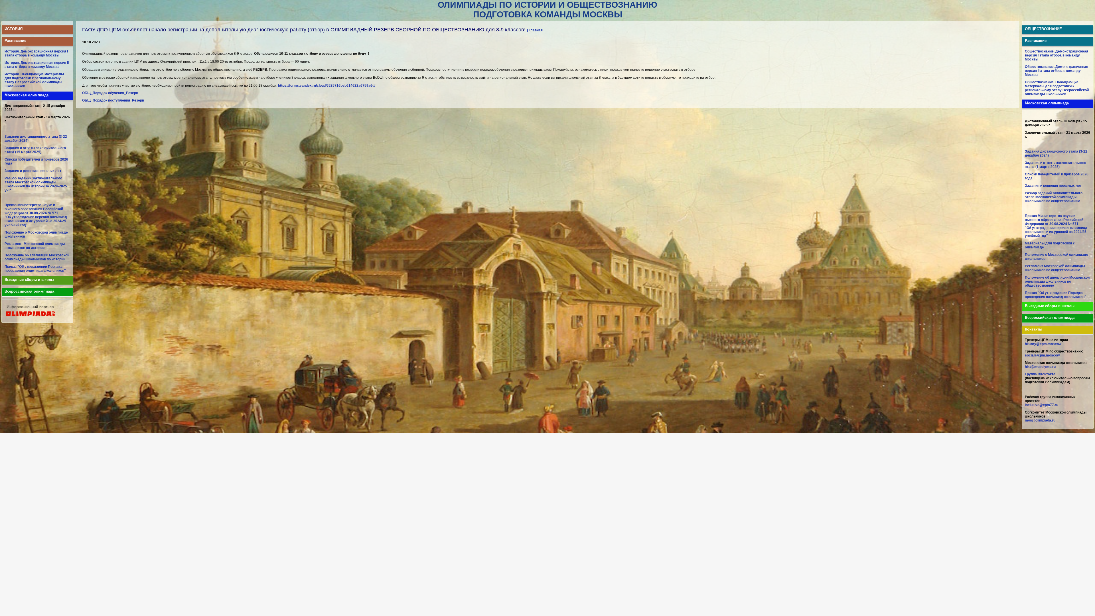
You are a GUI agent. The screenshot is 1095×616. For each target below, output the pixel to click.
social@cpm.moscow (1042, 355)
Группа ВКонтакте (1040, 374)
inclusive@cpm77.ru (1041, 405)
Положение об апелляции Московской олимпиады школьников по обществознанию (1057, 281)
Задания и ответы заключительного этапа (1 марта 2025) (1055, 165)
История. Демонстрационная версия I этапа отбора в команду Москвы (36, 53)
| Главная (535, 30)
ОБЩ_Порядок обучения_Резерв (110, 93)
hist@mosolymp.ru (1040, 367)
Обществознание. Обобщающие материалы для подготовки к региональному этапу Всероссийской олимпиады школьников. (1057, 88)
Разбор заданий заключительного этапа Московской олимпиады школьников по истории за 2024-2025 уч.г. (36, 184)
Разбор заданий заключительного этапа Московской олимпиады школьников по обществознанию (1053, 197)
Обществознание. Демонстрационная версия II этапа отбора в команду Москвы (1056, 71)
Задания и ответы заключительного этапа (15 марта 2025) (35, 150)
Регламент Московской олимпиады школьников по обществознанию (1055, 268)
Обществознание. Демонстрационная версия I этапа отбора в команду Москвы (1056, 55)
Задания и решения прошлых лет (33, 171)
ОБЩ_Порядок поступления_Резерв (113, 100)
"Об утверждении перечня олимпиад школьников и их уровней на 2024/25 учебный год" (36, 221)
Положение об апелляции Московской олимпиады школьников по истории (37, 257)
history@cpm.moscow (1043, 344)
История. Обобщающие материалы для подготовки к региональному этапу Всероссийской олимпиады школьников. (34, 80)
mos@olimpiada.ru (1040, 420)
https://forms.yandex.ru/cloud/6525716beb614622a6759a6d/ (326, 86)
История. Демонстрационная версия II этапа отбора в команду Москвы (37, 65)
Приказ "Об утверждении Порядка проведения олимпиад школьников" (35, 269)
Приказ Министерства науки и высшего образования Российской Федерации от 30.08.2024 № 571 (34, 209)
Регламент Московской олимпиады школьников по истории (35, 246)
